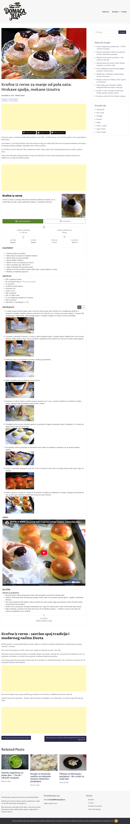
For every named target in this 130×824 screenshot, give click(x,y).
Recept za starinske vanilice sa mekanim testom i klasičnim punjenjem (40, 777)
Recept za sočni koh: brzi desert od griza (111, 96)
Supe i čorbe (101, 129)
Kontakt (91, 800)
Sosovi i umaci (102, 126)
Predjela (99, 116)
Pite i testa (100, 113)
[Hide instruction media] (83, 307)
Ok (116, 821)
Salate (99, 122)
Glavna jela (100, 110)
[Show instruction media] (79, 307)
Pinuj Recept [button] (66, 221)
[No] (128, 821)
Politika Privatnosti (95, 806)
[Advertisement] (43, 117)
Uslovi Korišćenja (94, 809)
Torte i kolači (13, 100)
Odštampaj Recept (59, 133)
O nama (124, 12)
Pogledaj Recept (30, 133)
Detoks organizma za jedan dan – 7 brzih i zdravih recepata (12, 775)
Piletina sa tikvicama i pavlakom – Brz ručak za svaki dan (71, 776)
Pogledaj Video (44, 133)
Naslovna (105, 12)
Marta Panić (20, 96)
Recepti (115, 12)
